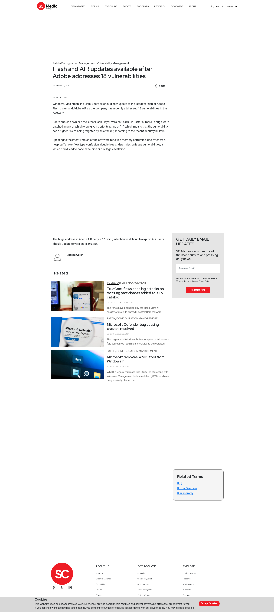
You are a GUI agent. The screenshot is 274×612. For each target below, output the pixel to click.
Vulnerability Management (113, 63)
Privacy (99, 595)
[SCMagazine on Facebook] (54, 588)
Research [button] (159, 6)
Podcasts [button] (143, 6)
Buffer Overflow (187, 488)
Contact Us (100, 584)
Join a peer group (144, 589)
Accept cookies (209, 603)
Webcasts (187, 589)
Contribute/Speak (144, 579)
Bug (179, 483)
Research (187, 579)
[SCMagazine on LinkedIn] (70, 588)
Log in (219, 6)
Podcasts (186, 595)
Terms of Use (189, 281)
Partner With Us (143, 595)
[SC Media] (47, 6)
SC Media (99, 573)
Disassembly (185, 493)
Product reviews (189, 573)
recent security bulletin (150, 131)
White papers (188, 584)
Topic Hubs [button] (110, 6)
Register (232, 6)
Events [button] (127, 6)
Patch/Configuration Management (74, 63)
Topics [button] (95, 6)
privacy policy (157, 607)
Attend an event (144, 584)
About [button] (192, 6)
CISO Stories (78, 6)
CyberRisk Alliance (103, 579)
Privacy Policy (204, 281)
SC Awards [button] (177, 6)
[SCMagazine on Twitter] (62, 588)
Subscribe (198, 290)
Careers (99, 589)
